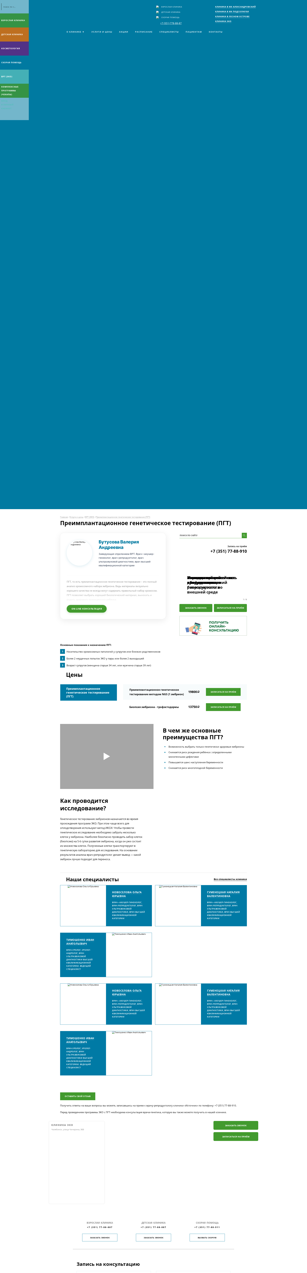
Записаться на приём (230, 607)
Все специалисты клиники (230, 879)
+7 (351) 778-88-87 (171, 23)
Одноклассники (15, 116)
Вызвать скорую (207, 1237)
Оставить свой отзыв (78, 1096)
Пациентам (194, 31)
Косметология (10, 48)
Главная (64, 517)
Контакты (216, 31)
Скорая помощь (170, 17)
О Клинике (74, 31)
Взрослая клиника (171, 7)
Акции (123, 31)
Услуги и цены (101, 31)
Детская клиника (170, 12)
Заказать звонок (196, 607)
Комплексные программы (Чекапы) (10, 90)
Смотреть (107, 756)
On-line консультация (86, 608)
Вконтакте (3, 116)
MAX (9, 116)
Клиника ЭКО (62, 1125)
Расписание (144, 31)
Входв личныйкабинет (7, 104)
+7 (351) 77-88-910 (228, 551)
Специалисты (169, 31)
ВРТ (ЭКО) (6, 76)
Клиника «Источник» (74, 8)
